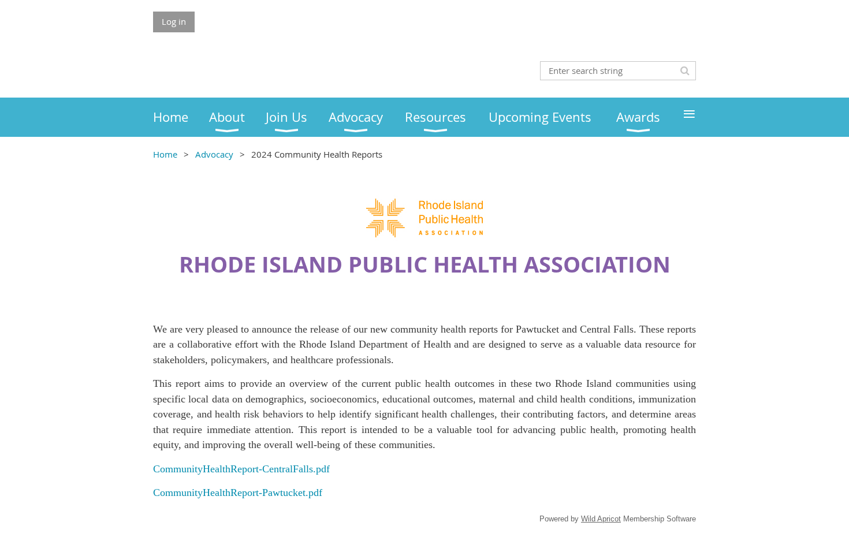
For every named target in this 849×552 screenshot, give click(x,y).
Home (165, 154)
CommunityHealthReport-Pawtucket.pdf (237, 492)
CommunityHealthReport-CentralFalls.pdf (241, 469)
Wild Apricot (601, 518)
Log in (174, 21)
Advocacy (214, 154)
